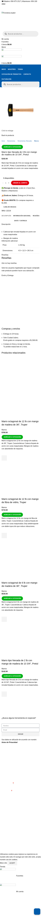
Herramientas (11, 141)
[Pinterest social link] (13, 173)
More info (3, 863)
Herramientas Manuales (25, 141)
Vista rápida (4, 463)
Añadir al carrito (20, 183)
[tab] (6, 216)
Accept (12, 863)
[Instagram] (10, 834)
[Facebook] (4, 834)
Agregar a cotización (12, 147)
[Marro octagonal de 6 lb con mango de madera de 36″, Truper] (20, 562)
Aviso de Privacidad (9, 742)
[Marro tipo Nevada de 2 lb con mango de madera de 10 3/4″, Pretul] (20, 643)
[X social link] (8, 173)
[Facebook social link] (3, 173)
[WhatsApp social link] (18, 173)
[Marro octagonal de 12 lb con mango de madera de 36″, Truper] (20, 372)
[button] (4, 458)
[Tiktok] (21, 834)
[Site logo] (8, 13)
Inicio (3, 141)
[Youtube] (15, 834)
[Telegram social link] (22, 173)
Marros (36, 141)
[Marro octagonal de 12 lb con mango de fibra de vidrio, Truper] (20, 481)
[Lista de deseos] (4, 452)
